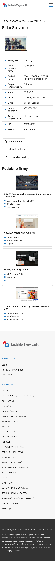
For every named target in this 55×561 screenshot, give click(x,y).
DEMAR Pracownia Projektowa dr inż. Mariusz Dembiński (27, 195)
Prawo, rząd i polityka (13, 447)
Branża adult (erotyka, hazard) (18, 396)
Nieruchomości (9, 437)
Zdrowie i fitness (10, 503)
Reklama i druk (9, 457)
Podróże (6, 442)
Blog (4, 365)
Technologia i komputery (14, 493)
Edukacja (6, 406)
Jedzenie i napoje (10, 421)
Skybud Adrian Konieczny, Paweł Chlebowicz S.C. (27, 307)
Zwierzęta (7, 508)
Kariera (5, 426)
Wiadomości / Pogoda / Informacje (19, 498)
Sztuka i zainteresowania (15, 488)
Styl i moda (7, 483)
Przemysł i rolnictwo (12, 452)
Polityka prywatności (13, 370)
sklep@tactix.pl (31, 102)
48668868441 (30, 108)
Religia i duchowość (12, 462)
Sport (5, 477)
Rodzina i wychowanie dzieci (16, 467)
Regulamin (7, 375)
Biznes (5, 390)
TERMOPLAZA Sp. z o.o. (16, 269)
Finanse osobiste (10, 411)
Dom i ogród (29, 60)
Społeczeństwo (10, 472)
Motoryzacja (8, 431)
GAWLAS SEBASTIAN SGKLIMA (19, 233)
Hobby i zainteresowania (14, 416)
